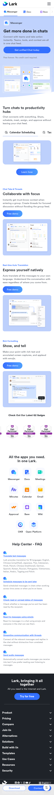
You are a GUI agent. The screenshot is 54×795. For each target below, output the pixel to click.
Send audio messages (13, 655)
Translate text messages (14, 556)
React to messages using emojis (18, 617)
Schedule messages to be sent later (20, 581)
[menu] (27, 741)
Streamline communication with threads (22, 635)
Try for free (27, 696)
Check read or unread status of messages (23, 600)
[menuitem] (27, 713)
